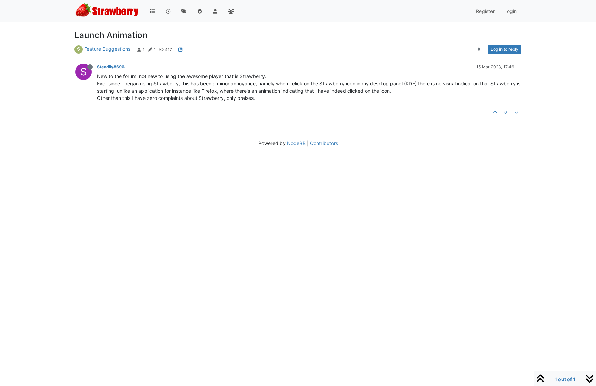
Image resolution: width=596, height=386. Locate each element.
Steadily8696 (111, 66)
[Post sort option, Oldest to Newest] (479, 49)
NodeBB (296, 143)
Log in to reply (504, 49)
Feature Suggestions (107, 49)
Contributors (324, 143)
